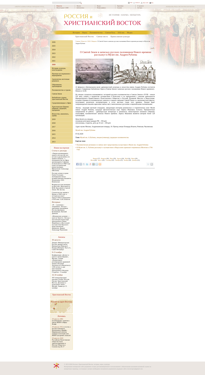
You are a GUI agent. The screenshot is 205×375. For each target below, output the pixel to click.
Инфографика (101, 8)
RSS (131, 2)
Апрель (119, 158)
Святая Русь (110, 32)
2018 (53, 123)
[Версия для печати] (151, 164)
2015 (53, 134)
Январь (95, 158)
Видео (99, 6)
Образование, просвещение (57, 85)
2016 (53, 130)
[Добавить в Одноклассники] (100, 164)
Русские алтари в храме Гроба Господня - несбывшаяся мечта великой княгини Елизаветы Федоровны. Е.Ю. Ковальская (61, 177)
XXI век (121, 32)
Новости (83, 41)
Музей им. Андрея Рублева (85, 130)
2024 (53, 49)
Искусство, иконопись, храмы (60, 114)
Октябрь (117, 160)
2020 (53, 64)
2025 (53, 46)
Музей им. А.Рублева (88, 137)
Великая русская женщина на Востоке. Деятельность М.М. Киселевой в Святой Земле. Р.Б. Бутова (61, 187)
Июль (92, 160)
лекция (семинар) (103, 137)
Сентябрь (108, 160)
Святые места (102, 36)
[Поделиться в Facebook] (77, 164)
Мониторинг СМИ (62, 8)
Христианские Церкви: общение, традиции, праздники (60, 108)
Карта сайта (145, 2)
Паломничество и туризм (61, 90)
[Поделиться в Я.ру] (90, 164)
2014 (53, 138)
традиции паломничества (119, 137)
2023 (53, 53)
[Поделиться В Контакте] (80, 164)
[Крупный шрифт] (152, 48)
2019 (53, 119)
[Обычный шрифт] (150, 48)
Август (100, 160)
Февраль (94, 41)
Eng (152, 2)
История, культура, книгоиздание (59, 69)
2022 (53, 57)
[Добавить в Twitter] (87, 164)
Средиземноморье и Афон (61, 103)
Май (126, 158)
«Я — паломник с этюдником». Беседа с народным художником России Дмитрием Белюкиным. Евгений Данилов (60, 209)
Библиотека (80, 8)
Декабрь (134, 160)
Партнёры (120, 6)
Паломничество (96, 32)
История (76, 32)
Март (111, 158)
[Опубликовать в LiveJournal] (84, 164)
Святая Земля (57, 94)
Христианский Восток (84, 36)
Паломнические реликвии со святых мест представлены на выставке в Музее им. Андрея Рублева (112, 145)
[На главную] (102, 20)
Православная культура (120, 36)
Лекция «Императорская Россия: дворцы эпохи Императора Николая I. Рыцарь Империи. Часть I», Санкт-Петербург (61, 246)
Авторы (139, 8)
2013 (53, 142)
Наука (84, 32)
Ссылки (119, 8)
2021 (53, 61)
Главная (77, 41)
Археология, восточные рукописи (60, 80)
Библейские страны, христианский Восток (60, 98)
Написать (137, 2)
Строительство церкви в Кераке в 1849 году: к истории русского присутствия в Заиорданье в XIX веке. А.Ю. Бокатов (61, 196)
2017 (53, 127)
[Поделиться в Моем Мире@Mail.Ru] (93, 164)
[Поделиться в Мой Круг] (96, 164)
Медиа (129, 32)
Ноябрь (126, 160)
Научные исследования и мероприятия (61, 74)
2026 (53, 42)
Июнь (133, 158)
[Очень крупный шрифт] (153, 48)
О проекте (140, 6)
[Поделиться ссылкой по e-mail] (148, 164)
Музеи (79, 6)
